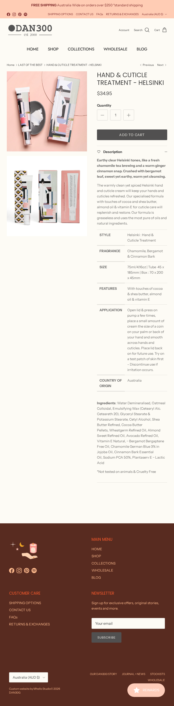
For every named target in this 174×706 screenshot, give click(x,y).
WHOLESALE (115, 49)
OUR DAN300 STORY (103, 674)
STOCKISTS (157, 674)
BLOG (142, 49)
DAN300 (14, 692)
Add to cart (132, 135)
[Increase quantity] (128, 115)
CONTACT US (84, 14)
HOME (33, 49)
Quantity (104, 105)
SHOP (53, 49)
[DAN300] (30, 30)
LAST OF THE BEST (30, 64)
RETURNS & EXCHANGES (122, 14)
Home (10, 64)
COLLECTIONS (81, 49)
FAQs (99, 14)
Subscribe (106, 637)
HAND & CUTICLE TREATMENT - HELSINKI (74, 64)
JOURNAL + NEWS (133, 674)
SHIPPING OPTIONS (60, 14)
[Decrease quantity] (102, 115)
